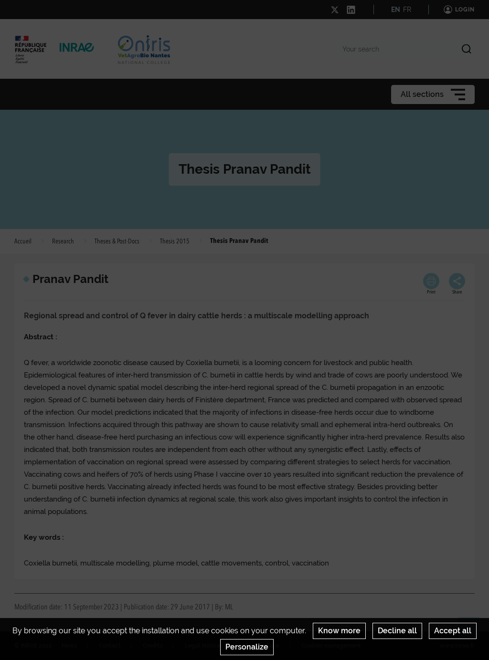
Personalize (246, 646)
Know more (339, 630)
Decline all (397, 630)
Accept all (452, 630)
